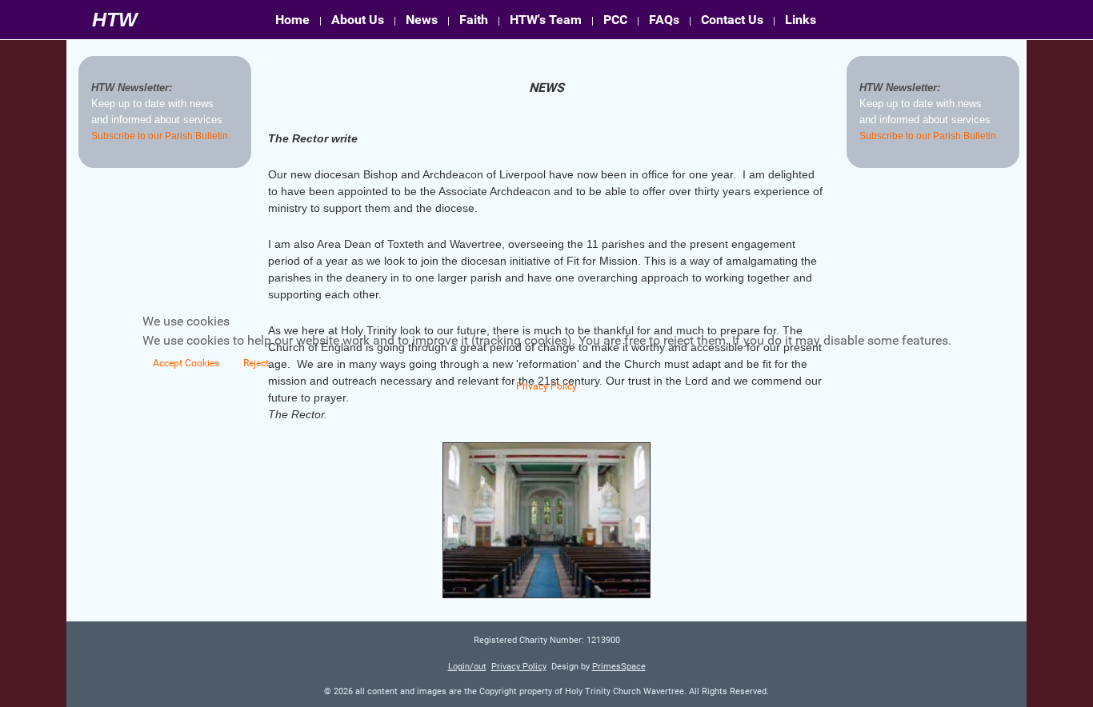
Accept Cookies (186, 363)
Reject (256, 363)
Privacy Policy (546, 386)
